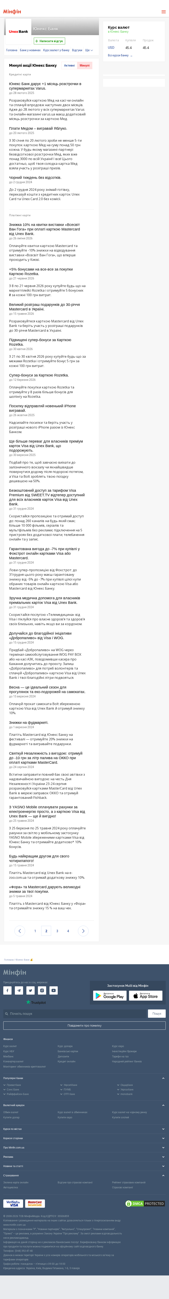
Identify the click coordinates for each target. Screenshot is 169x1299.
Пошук (157, 1013)
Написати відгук (51, 41)
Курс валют (10, 1046)
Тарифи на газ (120, 1056)
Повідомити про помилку (85, 1025)
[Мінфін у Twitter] (30, 990)
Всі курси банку (118, 55)
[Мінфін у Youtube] (53, 990)
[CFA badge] (56, 1204)
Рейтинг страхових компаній (129, 1182)
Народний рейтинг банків (127, 1061)
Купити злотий (120, 1117)
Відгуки (77, 50)
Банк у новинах (30, 50)
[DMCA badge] (145, 1204)
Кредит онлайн (66, 1061)
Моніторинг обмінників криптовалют (24, 1066)
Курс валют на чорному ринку (129, 1112)
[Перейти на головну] (12, 11)
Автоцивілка (10, 1187)
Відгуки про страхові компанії (75, 1182)
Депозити (63, 1056)
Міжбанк (8, 1056)
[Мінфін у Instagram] (42, 990)
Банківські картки (68, 1051)
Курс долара (65, 1046)
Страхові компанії (122, 1187)
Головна (11, 50)
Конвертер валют (13, 1061)
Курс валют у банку (56, 50)
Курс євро (118, 1046)
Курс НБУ (8, 1051)
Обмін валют (10, 1112)
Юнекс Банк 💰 (24, 959)
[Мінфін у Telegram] (19, 990)
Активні (69, 65)
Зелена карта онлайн (15, 1182)
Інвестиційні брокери (124, 1051)
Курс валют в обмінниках (72, 1112)
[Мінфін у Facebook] (7, 990)
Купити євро (65, 1117)
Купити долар (11, 1117)
